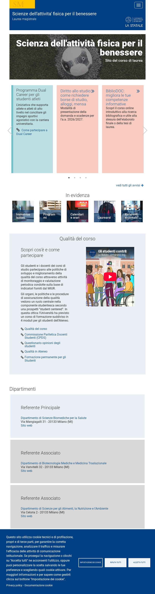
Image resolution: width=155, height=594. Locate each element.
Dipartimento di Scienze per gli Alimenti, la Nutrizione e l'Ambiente (64, 508)
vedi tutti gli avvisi (128, 185)
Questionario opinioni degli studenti (42, 344)
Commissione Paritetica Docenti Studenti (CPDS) (46, 336)
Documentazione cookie (39, 585)
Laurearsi (104, 217)
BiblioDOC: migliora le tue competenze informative (118, 97)
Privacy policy (14, 585)
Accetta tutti (139, 562)
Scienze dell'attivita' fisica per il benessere (54, 13)
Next (145, 130)
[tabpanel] (32, 129)
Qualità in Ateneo (36, 351)
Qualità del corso (36, 329)
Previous (10, 130)
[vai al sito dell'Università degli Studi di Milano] (125, 22)
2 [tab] (75, 178)
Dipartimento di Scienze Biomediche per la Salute (53, 418)
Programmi (49, 216)
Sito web (26, 425)
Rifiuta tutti (115, 562)
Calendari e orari (77, 216)
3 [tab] (80, 178)
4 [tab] (86, 178)
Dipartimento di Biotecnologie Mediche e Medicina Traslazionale (63, 463)
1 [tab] (69, 178)
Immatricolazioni (23, 216)
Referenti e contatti (131, 216)
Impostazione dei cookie (90, 562)
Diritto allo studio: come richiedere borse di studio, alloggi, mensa (75, 97)
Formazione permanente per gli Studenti (45, 359)
